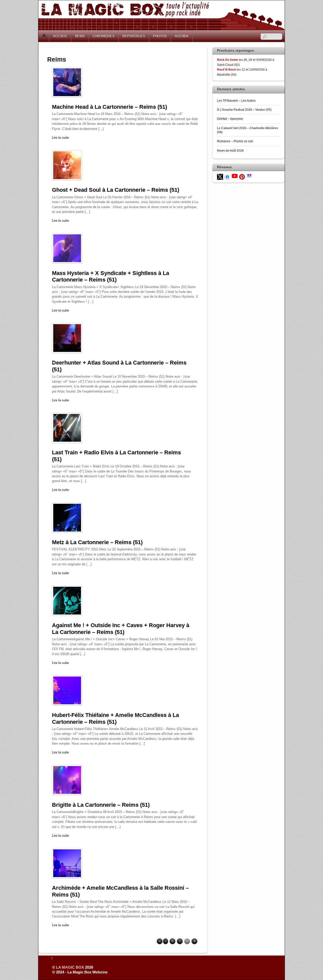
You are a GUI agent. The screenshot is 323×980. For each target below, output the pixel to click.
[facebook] (227, 176)
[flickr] (249, 175)
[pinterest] (242, 176)
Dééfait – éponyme (230, 118)
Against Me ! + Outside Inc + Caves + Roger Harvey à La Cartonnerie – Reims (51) (120, 628)
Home (44, 36)
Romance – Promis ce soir (235, 141)
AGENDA (182, 36)
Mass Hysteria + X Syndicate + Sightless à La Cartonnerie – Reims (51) (110, 276)
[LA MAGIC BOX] (161, 28)
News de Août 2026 (230, 150)
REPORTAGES (133, 36)
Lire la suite (60, 137)
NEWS (80, 36)
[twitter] (220, 176)
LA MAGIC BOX (70, 967)
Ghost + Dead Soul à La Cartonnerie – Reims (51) (115, 190)
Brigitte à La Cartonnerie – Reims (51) (101, 805)
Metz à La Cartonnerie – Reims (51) (97, 542)
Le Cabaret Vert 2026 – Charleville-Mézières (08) (247, 130)
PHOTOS (160, 36)
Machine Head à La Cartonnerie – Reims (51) (109, 107)
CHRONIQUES (104, 36)
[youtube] (235, 175)
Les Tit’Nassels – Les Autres (236, 100)
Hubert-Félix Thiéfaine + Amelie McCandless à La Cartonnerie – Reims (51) (115, 718)
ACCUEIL (60, 36)
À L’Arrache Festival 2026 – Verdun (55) (244, 109)
